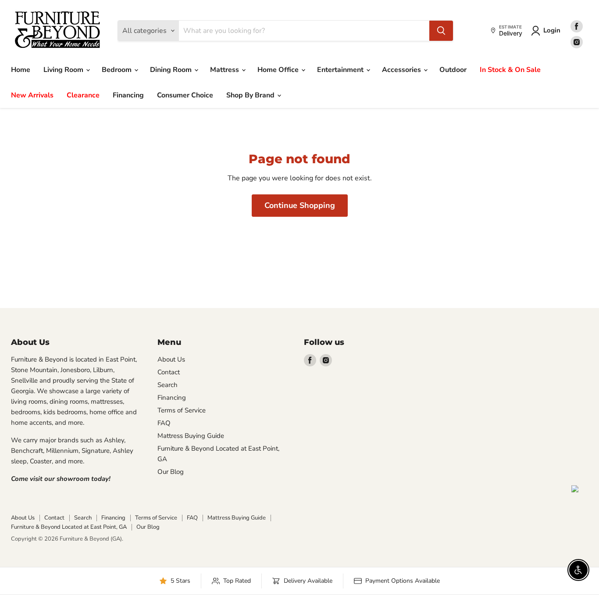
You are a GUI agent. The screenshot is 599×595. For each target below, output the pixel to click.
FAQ (164, 423)
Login (551, 30)
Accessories (402, 70)
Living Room (64, 70)
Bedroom (117, 70)
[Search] (441, 31)
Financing (128, 95)
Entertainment (341, 70)
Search (167, 384)
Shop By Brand (251, 95)
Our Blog (170, 471)
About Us (171, 359)
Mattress (225, 70)
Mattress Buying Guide (190, 435)
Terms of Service (181, 410)
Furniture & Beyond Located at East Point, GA (69, 527)
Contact (168, 372)
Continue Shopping (299, 205)
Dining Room (171, 70)
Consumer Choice (185, 95)
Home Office (278, 70)
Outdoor (453, 70)
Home (20, 70)
